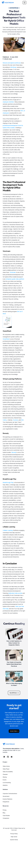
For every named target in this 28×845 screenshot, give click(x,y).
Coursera (15, 420)
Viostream (13, 272)
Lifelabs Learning (8, 530)
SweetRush (6, 339)
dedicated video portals (15, 593)
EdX (22, 420)
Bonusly (14, 452)
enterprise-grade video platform (15, 279)
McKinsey (13, 67)
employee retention (8, 102)
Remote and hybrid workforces (12, 63)
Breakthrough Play (8, 482)
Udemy (5, 420)
